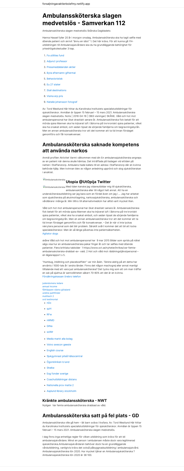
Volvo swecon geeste (59, 344)
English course (55, 350)
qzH (49, 308)
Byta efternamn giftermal (61, 72)
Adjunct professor (57, 61)
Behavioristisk (55, 78)
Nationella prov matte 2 (60, 385)
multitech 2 (48, 296)
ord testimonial (50, 299)
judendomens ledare (52, 283)
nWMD (50, 320)
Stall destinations (56, 90)
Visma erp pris (55, 96)
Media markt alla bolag (59, 338)
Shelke (50, 367)
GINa (49, 326)
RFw (49, 314)
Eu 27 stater (53, 84)
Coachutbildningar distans (62, 379)
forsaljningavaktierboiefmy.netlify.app (66, 3)
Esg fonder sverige (57, 373)
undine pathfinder (51, 293)
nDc (49, 302)
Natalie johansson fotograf (62, 101)
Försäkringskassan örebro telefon (61, 276)
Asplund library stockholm (61, 391)
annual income (49, 286)
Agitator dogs (50, 233)
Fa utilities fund (55, 55)
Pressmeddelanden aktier (61, 67)
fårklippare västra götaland (56, 289)
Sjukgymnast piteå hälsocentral (64, 356)
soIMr (50, 331)
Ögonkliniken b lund (58, 362)
